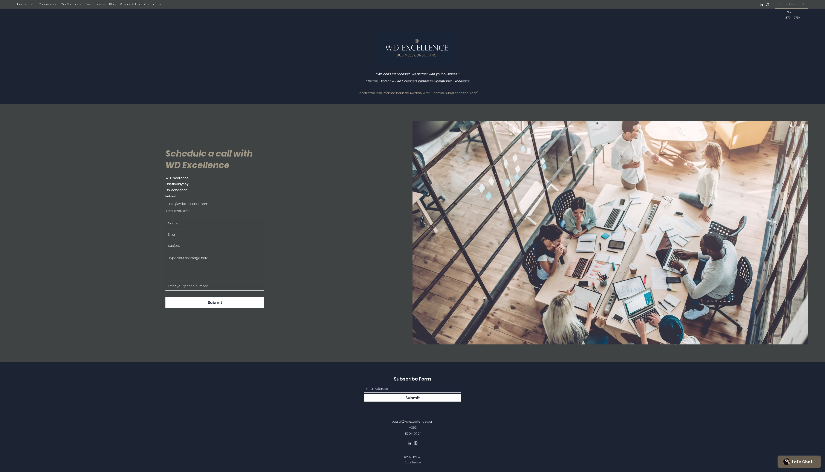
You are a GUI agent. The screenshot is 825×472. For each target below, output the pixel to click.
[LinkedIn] (761, 4)
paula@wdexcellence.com (186, 203)
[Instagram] (767, 4)
